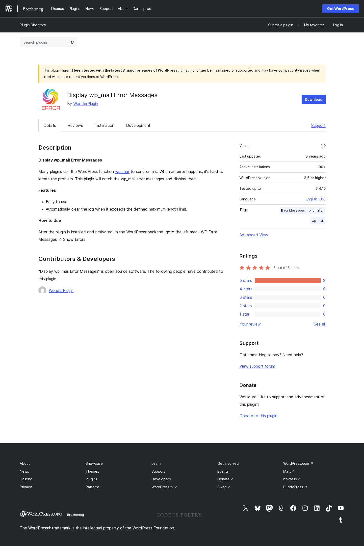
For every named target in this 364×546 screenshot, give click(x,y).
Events (223, 471)
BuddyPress (295, 487)
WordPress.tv (165, 487)
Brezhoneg (75, 515)
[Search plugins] (72, 42)
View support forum (257, 366)
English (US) (316, 199)
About (25, 463)
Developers (161, 479)
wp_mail (122, 171)
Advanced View (253, 234)
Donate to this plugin (258, 415)
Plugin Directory (33, 25)
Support (318, 125)
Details (50, 125)
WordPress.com (298, 463)
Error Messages (293, 210)
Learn (156, 463)
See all (320, 324)
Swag (224, 487)
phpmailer (316, 210)
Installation (104, 125)
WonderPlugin (85, 103)
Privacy (26, 487)
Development (138, 125)
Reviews (75, 125)
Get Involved (228, 463)
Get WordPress (340, 8)
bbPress (292, 479)
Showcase (94, 463)
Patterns (93, 487)
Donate (225, 479)
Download (313, 99)
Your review (250, 324)
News (24, 471)
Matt (289, 471)
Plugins (91, 479)
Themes (92, 471)
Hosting (26, 479)
